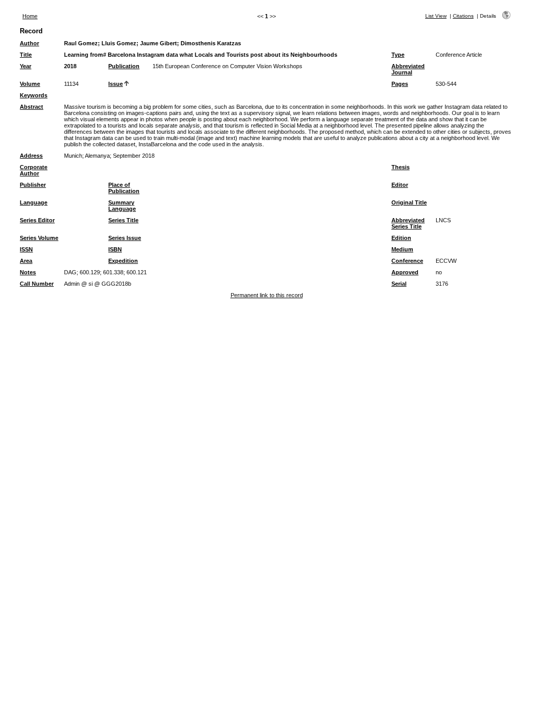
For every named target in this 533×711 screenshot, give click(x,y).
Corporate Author (33, 170)
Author (29, 43)
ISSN (26, 249)
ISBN (115, 249)
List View (436, 16)
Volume (30, 84)
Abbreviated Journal (408, 69)
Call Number (37, 284)
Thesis (400, 167)
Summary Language (122, 205)
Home (29, 16)
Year (25, 66)
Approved (404, 272)
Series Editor (37, 220)
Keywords (33, 95)
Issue (115, 84)
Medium (402, 249)
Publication (123, 66)
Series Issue (124, 238)
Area (26, 261)
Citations (463, 16)
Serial (399, 284)
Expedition (123, 261)
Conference (407, 261)
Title (26, 55)
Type (397, 55)
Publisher (33, 185)
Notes (28, 272)
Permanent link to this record (267, 295)
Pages (399, 84)
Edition (401, 238)
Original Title (409, 202)
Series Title (123, 220)
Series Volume (39, 238)
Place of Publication (123, 188)
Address (31, 156)
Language (33, 202)
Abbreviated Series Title (408, 223)
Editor (399, 185)
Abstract (31, 107)
